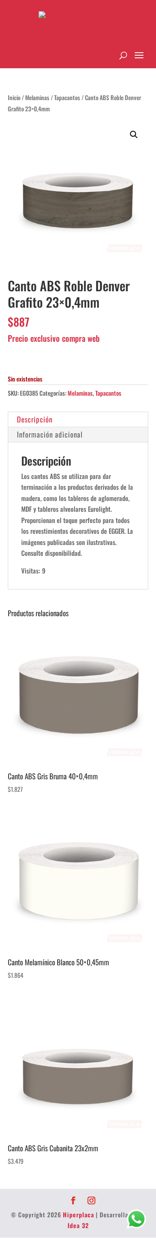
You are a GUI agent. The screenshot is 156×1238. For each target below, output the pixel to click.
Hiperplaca (78, 1214)
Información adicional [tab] (50, 434)
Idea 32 (78, 1225)
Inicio (14, 97)
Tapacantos (67, 97)
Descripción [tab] (34, 419)
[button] (134, 134)
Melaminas (37, 97)
